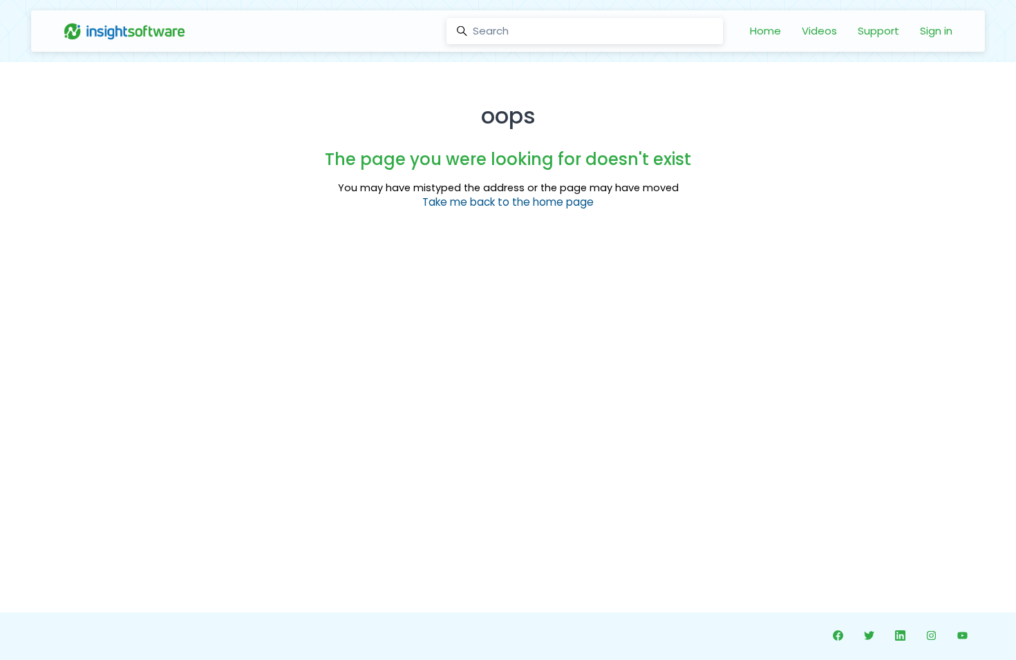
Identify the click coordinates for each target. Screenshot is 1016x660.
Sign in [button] (936, 30)
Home (765, 30)
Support (878, 30)
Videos (819, 30)
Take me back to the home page (508, 202)
